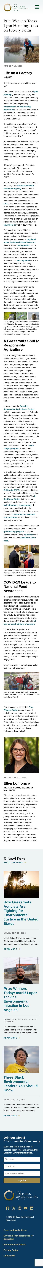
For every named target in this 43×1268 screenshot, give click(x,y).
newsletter (29, 535)
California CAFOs (12, 490)
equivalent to (10, 225)
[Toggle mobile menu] (37, 7)
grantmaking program (14, 532)
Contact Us (9, 1256)
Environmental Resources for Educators (19, 1237)
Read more (10, 949)
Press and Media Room (15, 1230)
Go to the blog (13, 862)
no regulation (23, 245)
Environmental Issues (15, 1244)
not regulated (23, 260)
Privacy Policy (11, 1250)
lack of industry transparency (17, 505)
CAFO (6, 204)
